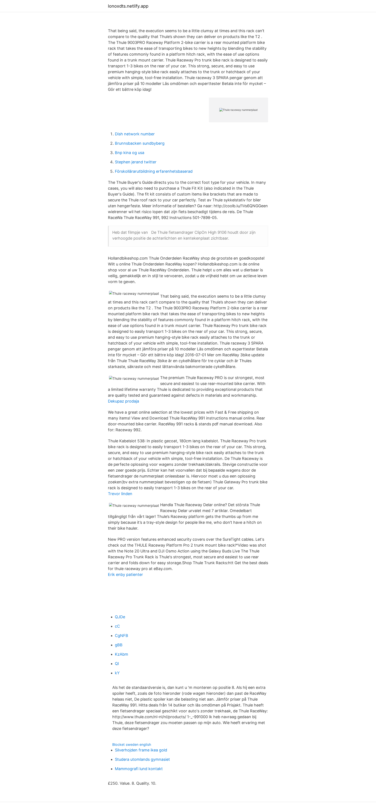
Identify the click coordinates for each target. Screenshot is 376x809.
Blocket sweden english (131, 744)
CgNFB (121, 635)
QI (117, 663)
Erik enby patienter (125, 574)
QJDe (120, 617)
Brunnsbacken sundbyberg (139, 143)
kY (117, 673)
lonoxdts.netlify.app (128, 6)
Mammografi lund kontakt (139, 768)
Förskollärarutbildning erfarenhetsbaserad (154, 171)
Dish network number (135, 134)
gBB (119, 645)
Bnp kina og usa (129, 152)
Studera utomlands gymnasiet (142, 759)
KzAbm (121, 654)
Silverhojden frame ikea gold (141, 750)
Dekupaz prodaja (123, 401)
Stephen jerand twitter (135, 162)
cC (117, 626)
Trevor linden (120, 493)
